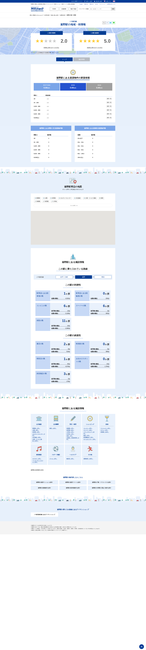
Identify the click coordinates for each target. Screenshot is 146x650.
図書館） (36, 428)
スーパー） (88, 430)
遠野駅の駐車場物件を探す (73, 488)
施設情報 (82, 59)
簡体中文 (86, 4)
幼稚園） (70, 428)
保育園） (70, 430)
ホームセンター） (90, 439)
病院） (53, 428)
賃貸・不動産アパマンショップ (36, 15)
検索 (113, 9)
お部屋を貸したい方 (111, 4)
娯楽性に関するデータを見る (94, 47)
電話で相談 (73, 9)
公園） (35, 430)
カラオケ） (36, 458)
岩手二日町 (64, 277)
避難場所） (88, 458)
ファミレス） (106, 428)
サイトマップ (102, 4)
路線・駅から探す (54, 15)
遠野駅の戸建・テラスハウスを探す (101, 482)
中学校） (70, 434)
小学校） (70, 432)
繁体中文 (91, 4)
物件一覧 (109, 98)
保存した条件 (89, 1)
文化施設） (36, 437)
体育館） (36, 432)
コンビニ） (88, 428)
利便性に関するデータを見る (51, 47)
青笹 (103, 277)
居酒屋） (105, 432)
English (81, 4)
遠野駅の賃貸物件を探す (37, 470)
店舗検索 (63, 9)
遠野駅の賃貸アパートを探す (73, 482)
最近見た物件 (99, 1)
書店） (87, 435)
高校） (69, 435)
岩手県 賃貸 (46, 15)
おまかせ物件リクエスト (76, 1)
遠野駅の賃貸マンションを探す (44, 482)
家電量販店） (89, 437)
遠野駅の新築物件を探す (44, 488)
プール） (53, 458)
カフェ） (104, 430)
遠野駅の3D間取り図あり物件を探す (101, 488)
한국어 (96, 4)
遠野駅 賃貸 (62, 15)
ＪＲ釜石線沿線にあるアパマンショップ (44, 514)
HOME (54, 9)
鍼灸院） (70, 458)
